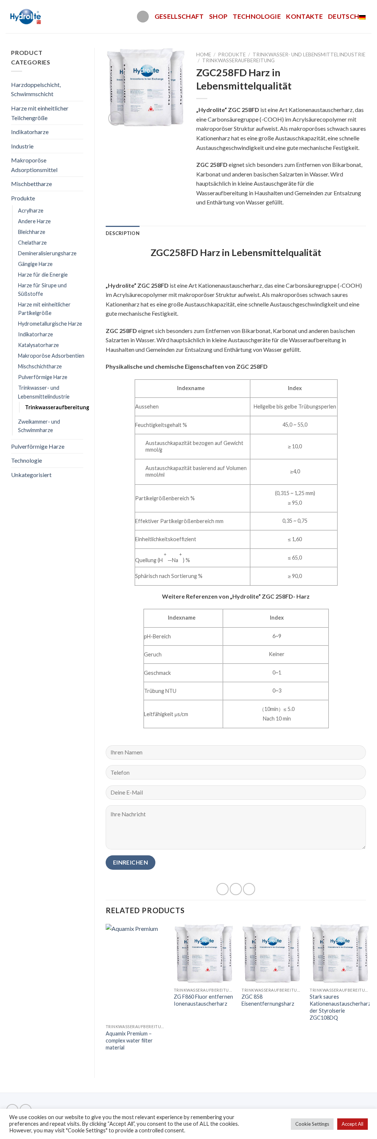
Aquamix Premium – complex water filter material (129, 1040)
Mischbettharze (31, 183)
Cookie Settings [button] (312, 1124)
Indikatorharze (30, 131)
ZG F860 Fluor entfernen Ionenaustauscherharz (203, 1000)
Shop (218, 16)
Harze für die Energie (43, 274)
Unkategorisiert (31, 474)
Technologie (257, 16)
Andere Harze (34, 221)
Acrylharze (30, 210)
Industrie (22, 146)
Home (203, 54)
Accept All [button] (352, 1124)
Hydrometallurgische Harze (50, 323)
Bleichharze (31, 232)
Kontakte (304, 16)
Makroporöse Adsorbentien (51, 356)
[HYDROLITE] (26, 16)
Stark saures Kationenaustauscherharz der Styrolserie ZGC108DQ (340, 1006)
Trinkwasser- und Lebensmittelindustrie (44, 392)
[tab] (123, 233)
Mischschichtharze (40, 366)
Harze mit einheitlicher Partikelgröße (44, 308)
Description (123, 233)
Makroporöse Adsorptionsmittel (34, 165)
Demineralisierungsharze (47, 253)
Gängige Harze (35, 264)
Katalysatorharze (38, 345)
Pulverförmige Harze (42, 377)
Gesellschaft (179, 16)
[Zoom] (115, 118)
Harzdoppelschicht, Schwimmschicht (36, 89)
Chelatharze (32, 242)
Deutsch (343, 16)
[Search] (143, 17)
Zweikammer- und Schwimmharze (39, 425)
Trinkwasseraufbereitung (57, 407)
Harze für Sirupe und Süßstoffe (42, 289)
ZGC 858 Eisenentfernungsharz (268, 1000)
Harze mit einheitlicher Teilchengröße (39, 113)
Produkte (23, 197)
